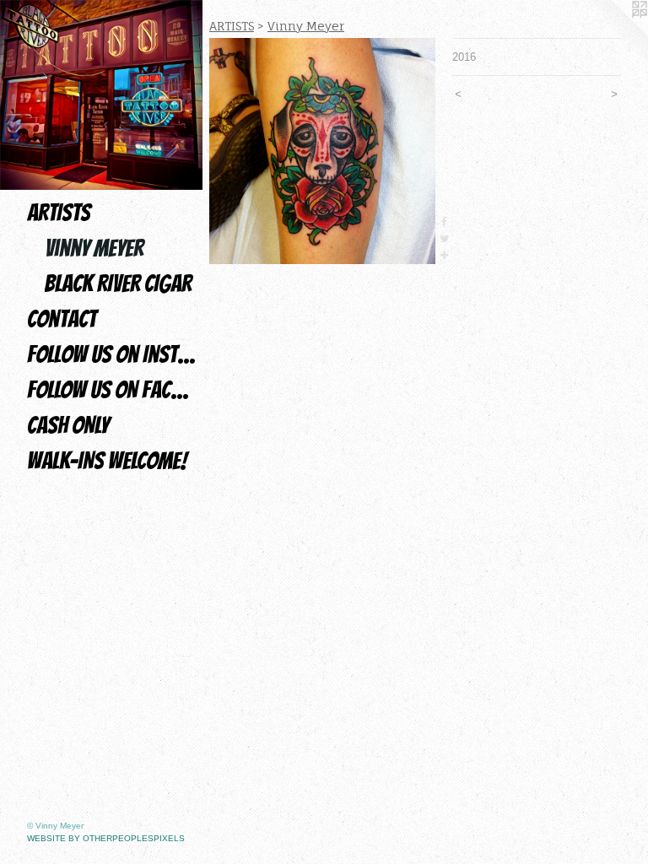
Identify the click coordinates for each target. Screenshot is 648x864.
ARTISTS (58, 212)
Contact (61, 319)
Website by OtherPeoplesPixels (106, 838)
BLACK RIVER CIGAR (118, 283)
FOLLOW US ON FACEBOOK (111, 389)
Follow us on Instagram (111, 354)
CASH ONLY (68, 425)
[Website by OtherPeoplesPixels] (614, 34)
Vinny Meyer (94, 248)
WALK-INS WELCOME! (106, 460)
